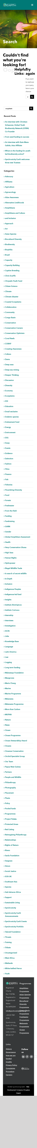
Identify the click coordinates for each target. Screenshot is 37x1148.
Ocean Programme (13, 735)
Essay (7, 443)
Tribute (8, 947)
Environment (10, 432)
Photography (10, 788)
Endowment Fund (12, 422)
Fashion (8, 464)
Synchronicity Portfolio (14, 927)
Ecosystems (10, 396)
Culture (8, 354)
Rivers (7, 850)
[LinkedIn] (23, 1056)
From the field (11, 511)
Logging (8, 662)
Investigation (10, 626)
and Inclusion (10, 218)
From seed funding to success (17, 137)
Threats (8, 937)
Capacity (8, 260)
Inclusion (8, 584)
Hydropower (10, 563)
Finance (8, 474)
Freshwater (9, 506)
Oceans (8, 746)
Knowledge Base (12, 641)
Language (9, 647)
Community (10, 312)
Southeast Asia (11, 882)
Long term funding (12, 667)
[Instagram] (31, 1056)
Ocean (7, 730)
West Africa (10, 958)
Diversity (8, 385)
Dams (7, 359)
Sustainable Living (12, 903)
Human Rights (10, 558)
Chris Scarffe (10, 276)
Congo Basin (10, 317)
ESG (6, 438)
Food (7, 495)
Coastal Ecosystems (13, 302)
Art (6, 229)
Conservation (10, 323)
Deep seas (9, 364)
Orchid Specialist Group (15, 756)
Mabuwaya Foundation (14, 673)
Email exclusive (11, 411)
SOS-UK (8, 876)
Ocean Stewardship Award (16, 741)
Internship (9, 615)
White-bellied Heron (13, 968)
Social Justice (10, 871)
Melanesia (9, 699)
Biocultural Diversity (13, 239)
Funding (8, 516)
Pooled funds (10, 808)
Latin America (10, 652)
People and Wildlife (13, 777)
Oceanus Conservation (14, 751)
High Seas (9, 553)
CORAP (8, 344)
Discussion (9, 380)
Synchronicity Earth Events (16, 921)
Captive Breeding (12, 270)
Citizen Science (11, 286)
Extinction (9, 459)
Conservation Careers (14, 328)
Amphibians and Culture (15, 213)
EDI (6, 401)
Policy (7, 803)
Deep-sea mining (12, 370)
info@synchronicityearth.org (16, 1011)
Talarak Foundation (13, 932)
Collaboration (10, 307)
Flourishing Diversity (13, 490)
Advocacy (9, 176)
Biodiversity (10, 244)
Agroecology (10, 192)
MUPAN (8, 714)
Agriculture (9, 187)
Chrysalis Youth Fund (13, 281)
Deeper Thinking (12, 375)
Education (9, 406)
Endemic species (12, 417)
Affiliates (8, 182)
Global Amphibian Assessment (17, 537)
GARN (7, 526)
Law (6, 657)
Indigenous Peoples (13, 589)
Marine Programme (13, 694)
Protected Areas (11, 824)
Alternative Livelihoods (14, 203)
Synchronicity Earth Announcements (13, 914)
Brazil (7, 255)
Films (7, 469)
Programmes (10, 814)
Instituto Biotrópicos (13, 605)
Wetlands (9, 963)
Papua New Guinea (13, 767)
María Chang (10, 683)
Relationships (10, 840)
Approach (9, 223)
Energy (8, 427)
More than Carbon (12, 709)
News (7, 725)
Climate (8, 291)
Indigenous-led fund (13, 594)
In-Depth (8, 579)
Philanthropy (10, 782)
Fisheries (8, 485)
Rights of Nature (11, 845)
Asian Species (10, 234)
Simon (7, 866)
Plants (7, 798)
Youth (7, 974)
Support (8, 897)
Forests (8, 500)
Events (7, 448)
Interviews (9, 620)
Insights (8, 600)
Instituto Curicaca (12, 610)
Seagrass (8, 861)
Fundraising (10, 521)
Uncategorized (11, 953)
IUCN (7, 631)
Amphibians (10, 208)
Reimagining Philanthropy (15, 835)
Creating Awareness (13, 349)
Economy (9, 391)
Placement (9, 793)
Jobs (7, 636)
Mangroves (9, 678)
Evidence (8, 453)
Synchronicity (10, 908)
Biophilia (8, 250)
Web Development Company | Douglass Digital (18, 1090)
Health (7, 542)
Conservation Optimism (14, 333)
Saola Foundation (12, 855)
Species (8, 887)
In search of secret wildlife (16, 573)
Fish (6, 479)
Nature (8, 720)
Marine (8, 688)
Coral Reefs (10, 338)
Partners (8, 772)
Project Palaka (11, 819)
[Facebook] (27, 1056)
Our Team (9, 761)
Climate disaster (11, 297)
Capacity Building (12, 265)
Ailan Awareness (12, 197)
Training (8, 942)
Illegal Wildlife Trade (13, 568)
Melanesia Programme (14, 704)
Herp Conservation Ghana (15, 547)
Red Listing (9, 829)
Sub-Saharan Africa (13, 892)
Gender (8, 532)
